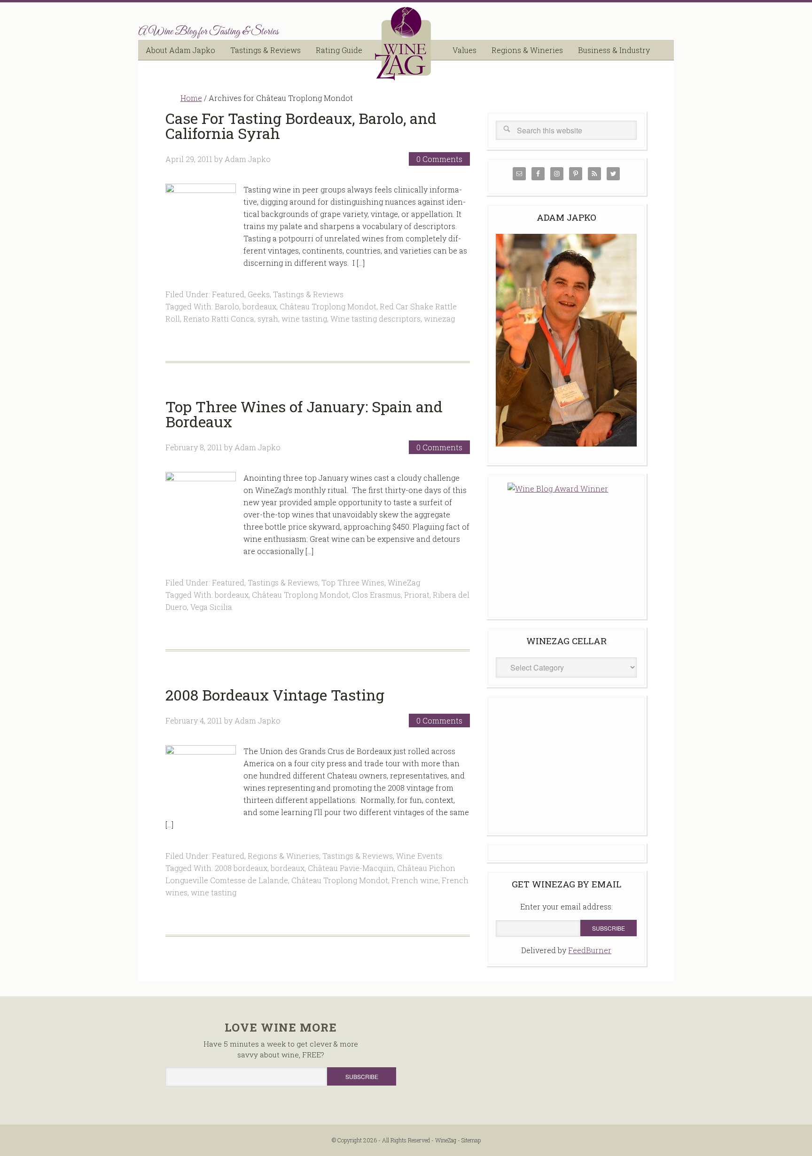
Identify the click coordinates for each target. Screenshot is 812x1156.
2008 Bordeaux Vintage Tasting (274, 695)
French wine (414, 880)
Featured (228, 294)
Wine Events (419, 856)
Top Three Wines (352, 582)
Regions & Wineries (283, 856)
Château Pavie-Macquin (351, 868)
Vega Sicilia (211, 607)
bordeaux (259, 306)
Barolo (227, 306)
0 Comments (439, 159)
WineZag (406, 43)
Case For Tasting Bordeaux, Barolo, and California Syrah (301, 125)
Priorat (416, 595)
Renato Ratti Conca (218, 319)
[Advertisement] (566, 763)
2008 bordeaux (241, 868)
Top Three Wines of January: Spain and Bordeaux (304, 414)
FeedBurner (589, 950)
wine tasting (304, 319)
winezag (439, 319)
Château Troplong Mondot (328, 306)
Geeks (259, 294)
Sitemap (471, 1140)
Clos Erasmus (376, 595)
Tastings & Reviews (308, 294)
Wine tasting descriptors (375, 319)
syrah (268, 319)
